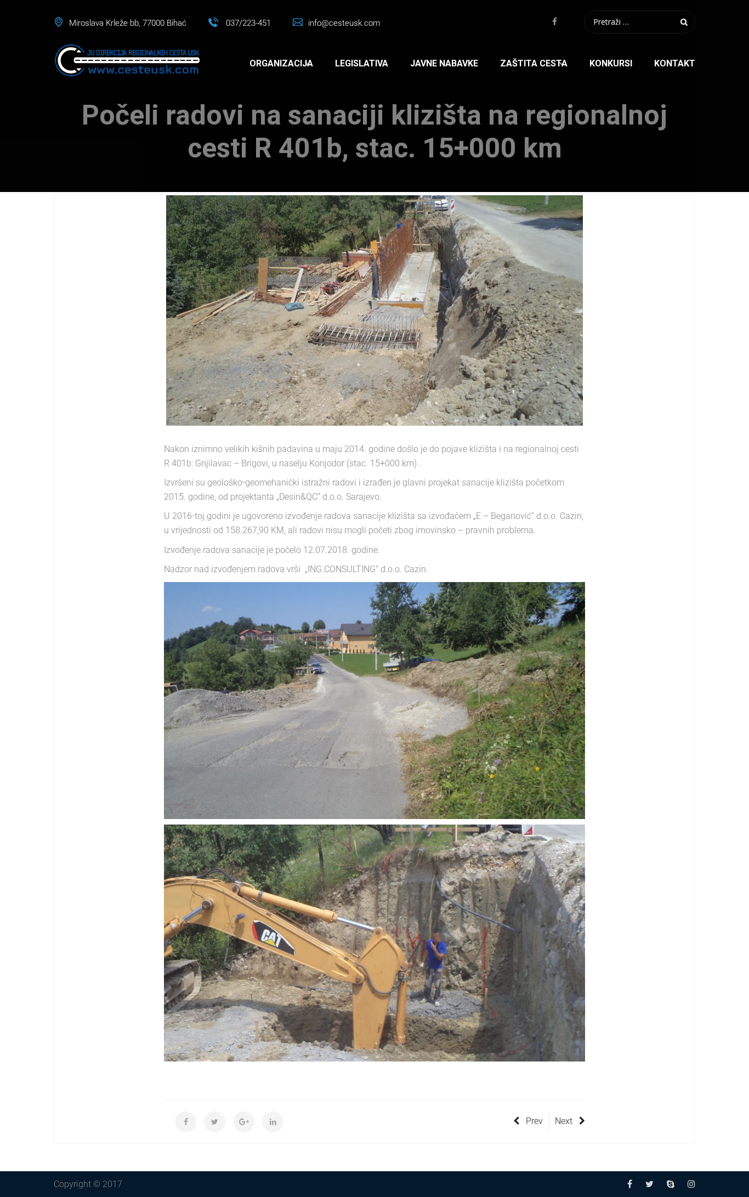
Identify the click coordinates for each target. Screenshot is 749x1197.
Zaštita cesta (534, 63)
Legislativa (361, 63)
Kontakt (674, 63)
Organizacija (281, 63)
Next (563, 1121)
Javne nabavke (444, 63)
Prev (534, 1121)
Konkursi (610, 63)
